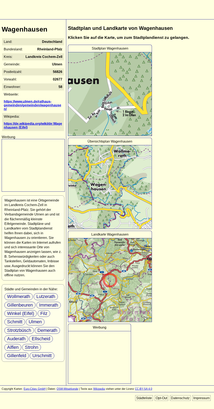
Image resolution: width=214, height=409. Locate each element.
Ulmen (35, 321)
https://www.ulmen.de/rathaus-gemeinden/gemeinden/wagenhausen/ (32, 105)
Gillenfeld (16, 355)
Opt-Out (161, 398)
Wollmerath (18, 296)
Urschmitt (42, 355)
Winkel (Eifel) (20, 313)
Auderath (16, 338)
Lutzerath (45, 296)
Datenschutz (180, 398)
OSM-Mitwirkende (67, 388)
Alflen (13, 347)
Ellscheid (41, 338)
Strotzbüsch (19, 330)
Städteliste (144, 398)
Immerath (48, 305)
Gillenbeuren (20, 305)
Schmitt (14, 321)
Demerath (47, 330)
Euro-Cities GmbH (35, 388)
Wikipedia (99, 388)
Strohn (31, 347)
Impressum (201, 398)
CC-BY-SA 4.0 (143, 388)
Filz (43, 313)
